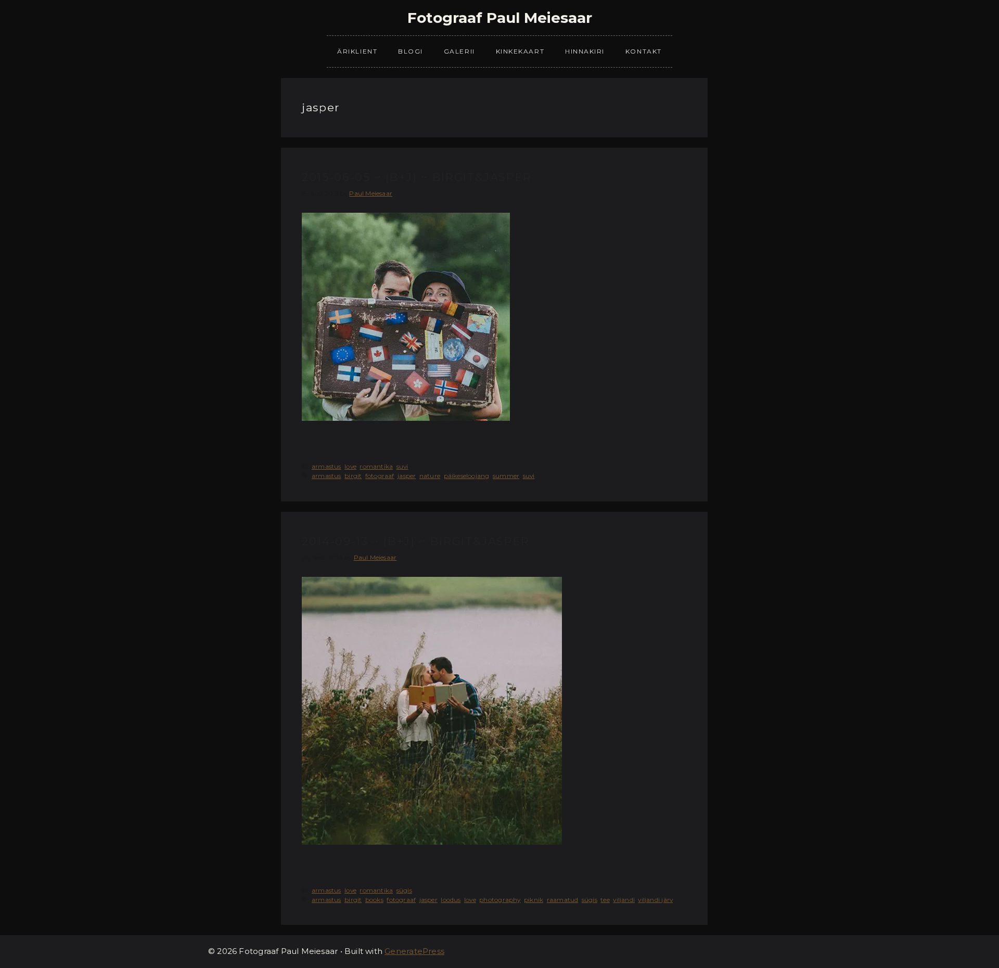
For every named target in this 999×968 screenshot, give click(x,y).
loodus (450, 900)
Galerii (459, 51)
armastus (326, 466)
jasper (407, 476)
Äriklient (357, 51)
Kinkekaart (520, 51)
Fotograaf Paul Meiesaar (499, 18)
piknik (533, 900)
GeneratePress (414, 951)
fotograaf (379, 476)
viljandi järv (655, 900)
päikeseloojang (467, 476)
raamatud (563, 900)
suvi (402, 466)
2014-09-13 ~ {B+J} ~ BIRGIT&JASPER (416, 541)
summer (506, 476)
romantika (376, 466)
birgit (353, 476)
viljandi (624, 900)
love (350, 466)
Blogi (410, 51)
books (374, 900)
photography (499, 900)
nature (429, 476)
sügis (404, 890)
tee (605, 900)
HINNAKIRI (585, 51)
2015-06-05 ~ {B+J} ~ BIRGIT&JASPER (417, 177)
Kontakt (643, 51)
